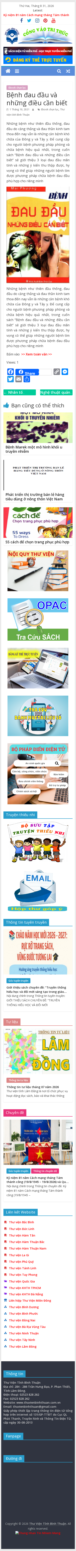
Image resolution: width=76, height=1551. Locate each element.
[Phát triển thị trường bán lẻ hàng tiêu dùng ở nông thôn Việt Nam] (38, 462)
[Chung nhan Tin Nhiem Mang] (37, 1533)
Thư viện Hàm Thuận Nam (27, 1248)
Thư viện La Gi (19, 1255)
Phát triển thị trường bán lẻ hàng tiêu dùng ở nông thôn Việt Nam (34, 496)
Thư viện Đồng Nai (22, 1320)
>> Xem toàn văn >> (36, 354)
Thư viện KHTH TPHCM (25, 1288)
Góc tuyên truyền (18, 980)
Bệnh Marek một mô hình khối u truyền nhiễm (33, 449)
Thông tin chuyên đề (45, 1171)
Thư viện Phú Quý (21, 1262)
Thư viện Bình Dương (24, 1307)
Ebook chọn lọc (17, 87)
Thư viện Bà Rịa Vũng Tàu (27, 1327)
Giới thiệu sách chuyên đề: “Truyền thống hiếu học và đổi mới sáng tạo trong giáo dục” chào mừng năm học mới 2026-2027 (36, 991)
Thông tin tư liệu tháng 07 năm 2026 (32, 1087)
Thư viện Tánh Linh (22, 1268)
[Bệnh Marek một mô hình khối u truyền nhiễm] (38, 415)
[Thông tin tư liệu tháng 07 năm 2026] (38, 1031)
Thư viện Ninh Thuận (24, 1333)
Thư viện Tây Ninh (22, 1340)
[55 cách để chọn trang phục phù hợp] (38, 510)
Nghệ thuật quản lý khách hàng (55, 395)
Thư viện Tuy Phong (23, 1275)
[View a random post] (68, 71)
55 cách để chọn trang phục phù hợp (37, 541)
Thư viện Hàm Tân (22, 1235)
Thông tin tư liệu (18, 1080)
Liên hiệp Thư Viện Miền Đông (30, 1300)
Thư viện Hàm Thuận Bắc (26, 1242)
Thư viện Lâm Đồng (22, 1346)
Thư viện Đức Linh (21, 1229)
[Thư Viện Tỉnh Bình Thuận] (8, 71)
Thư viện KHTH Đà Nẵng (26, 1294)
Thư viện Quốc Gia (22, 1281)
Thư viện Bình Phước (23, 1313)
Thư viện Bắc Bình (21, 1222)
